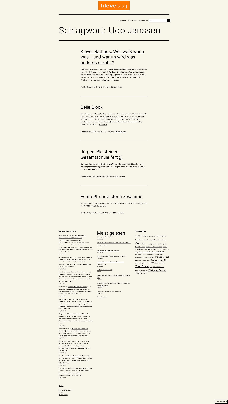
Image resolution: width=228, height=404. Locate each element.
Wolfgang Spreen (141, 273)
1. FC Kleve (141, 236)
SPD (152, 263)
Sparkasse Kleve (146, 263)
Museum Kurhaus (158, 254)
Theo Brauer (142, 266)
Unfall (151, 266)
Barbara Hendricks (151, 236)
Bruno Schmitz (148, 240)
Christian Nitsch (161, 240)
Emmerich (147, 244)
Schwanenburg (157, 260)
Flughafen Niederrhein (155, 244)
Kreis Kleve (160, 252)
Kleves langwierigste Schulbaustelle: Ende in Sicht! (111, 256)
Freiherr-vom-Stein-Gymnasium (154, 246)
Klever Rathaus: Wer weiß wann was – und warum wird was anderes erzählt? (112, 57)
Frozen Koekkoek (102, 297)
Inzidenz (159, 249)
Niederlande (138, 257)
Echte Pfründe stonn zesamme (111, 196)
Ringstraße (138, 260)
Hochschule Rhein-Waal (147, 249)
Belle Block (92, 107)
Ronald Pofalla (146, 260)
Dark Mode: (220, 401)
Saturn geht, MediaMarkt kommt (77, 286)
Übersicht (132, 21)
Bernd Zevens (139, 240)
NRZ (143, 257)
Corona (139, 243)
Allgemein (121, 21)
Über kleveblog (63, 394)
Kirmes (153, 252)
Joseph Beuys (166, 249)
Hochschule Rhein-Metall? (73, 356)
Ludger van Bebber (148, 254)
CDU (154, 239)
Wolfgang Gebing (157, 270)
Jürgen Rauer (138, 252)
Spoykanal (156, 263)
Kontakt (61, 392)
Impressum (143, 21)
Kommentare (116, 87)
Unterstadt (156, 266)
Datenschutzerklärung (65, 390)
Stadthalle (162, 263)
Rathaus (151, 257)
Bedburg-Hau (161, 236)
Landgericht (138, 254)
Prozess (147, 257)
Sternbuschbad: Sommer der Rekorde (75, 368)
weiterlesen (114, 80)
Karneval (145, 252)
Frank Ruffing (142, 246)
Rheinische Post (162, 257)
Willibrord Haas (144, 270)
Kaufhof (149, 252)
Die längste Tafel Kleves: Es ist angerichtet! (109, 291)
